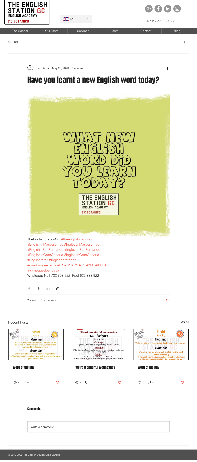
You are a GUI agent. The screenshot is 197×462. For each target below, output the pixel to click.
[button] (184, 41)
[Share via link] (57, 288)
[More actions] (167, 68)
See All (184, 321)
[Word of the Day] (36, 344)
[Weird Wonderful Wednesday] (98, 344)
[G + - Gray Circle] (149, 8)
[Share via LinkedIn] (48, 288)
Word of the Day (23, 367)
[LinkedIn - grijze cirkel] (167, 8)
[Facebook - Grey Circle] (158, 8)
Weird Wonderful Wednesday (95, 367)
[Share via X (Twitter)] (38, 288)
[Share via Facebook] (29, 288)
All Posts (13, 41)
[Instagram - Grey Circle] (177, 8)
